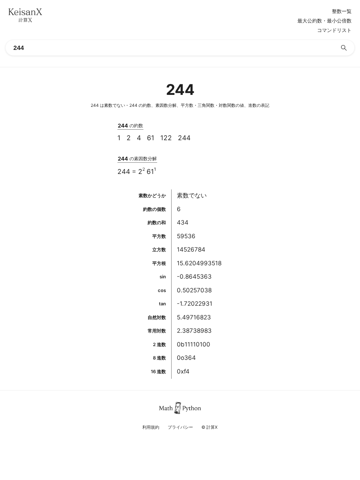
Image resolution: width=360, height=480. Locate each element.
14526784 (191, 249)
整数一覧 (342, 11)
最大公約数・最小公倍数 (324, 21)
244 (184, 138)
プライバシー (180, 427)
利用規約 (150, 427)
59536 (186, 236)
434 (182, 222)
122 (166, 138)
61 (150, 138)
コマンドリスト (334, 30)
